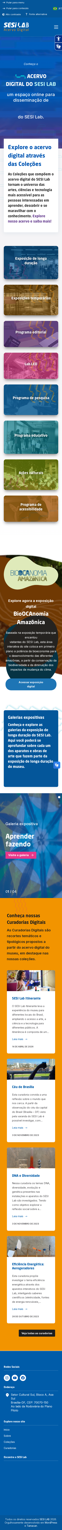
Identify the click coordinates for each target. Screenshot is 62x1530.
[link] (31, 845)
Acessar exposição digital (31, 684)
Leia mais (17, 1039)
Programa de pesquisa (31, 398)
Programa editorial (31, 332)
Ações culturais (31, 473)
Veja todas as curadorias (37, 1333)
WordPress (51, 1522)
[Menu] (56, 27)
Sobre (7, 1435)
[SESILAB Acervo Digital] (16, 27)
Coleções (9, 1441)
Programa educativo (31, 435)
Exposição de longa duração (31, 260)
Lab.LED (31, 364)
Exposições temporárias (30, 298)
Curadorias (10, 1448)
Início (7, 1429)
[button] (59, 797)
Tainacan (32, 1525)
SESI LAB (45, 1519)
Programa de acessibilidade (31, 506)
